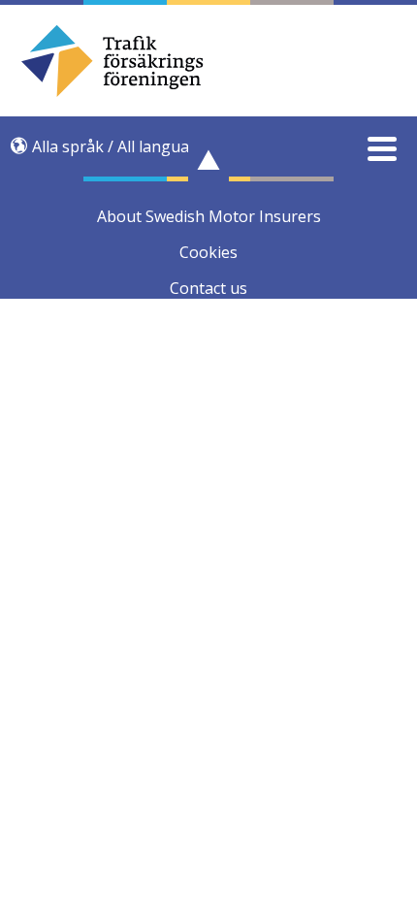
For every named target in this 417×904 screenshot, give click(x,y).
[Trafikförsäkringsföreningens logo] (209, 60)
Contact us (208, 288)
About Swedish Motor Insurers (209, 216)
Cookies (208, 252)
